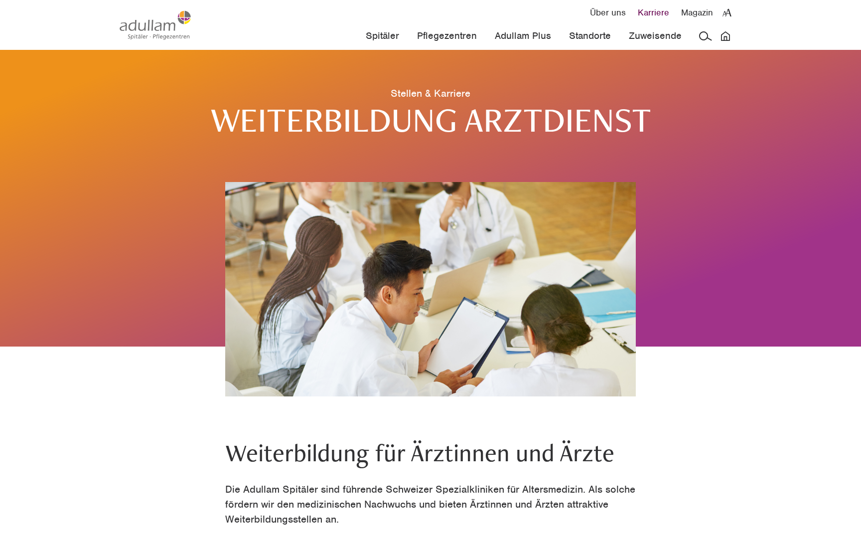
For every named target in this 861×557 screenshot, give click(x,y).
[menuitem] (608, 12)
